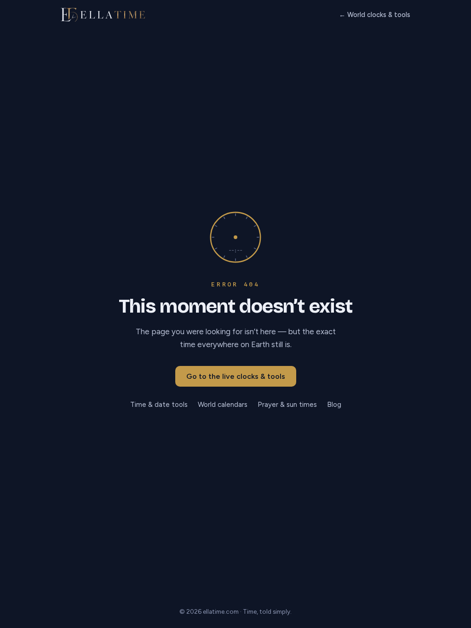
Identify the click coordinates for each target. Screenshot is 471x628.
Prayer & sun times (287, 404)
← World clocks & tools (374, 15)
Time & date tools (159, 404)
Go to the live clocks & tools (235, 376)
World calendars (222, 404)
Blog (334, 404)
